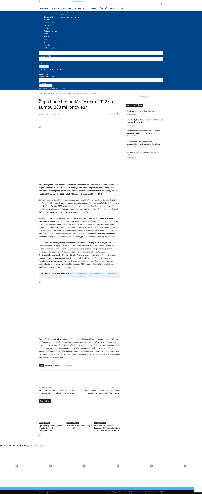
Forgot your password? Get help (51, 69)
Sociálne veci (80, 8)
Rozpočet (57, 365)
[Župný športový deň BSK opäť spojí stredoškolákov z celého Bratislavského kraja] (51, 415)
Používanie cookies (151, 492)
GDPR (41, 71)
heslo (41, 64)
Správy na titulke (55, 96)
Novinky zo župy (49, 93)
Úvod (40, 93)
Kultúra (67, 8)
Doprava (44, 8)
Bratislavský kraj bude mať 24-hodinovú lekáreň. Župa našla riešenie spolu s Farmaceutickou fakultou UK (107, 428)
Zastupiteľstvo (49, 17)
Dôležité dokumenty (136, 492)
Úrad (45, 14)
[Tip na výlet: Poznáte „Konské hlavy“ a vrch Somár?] (79, 415)
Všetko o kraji (111, 492)
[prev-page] (39, 435)
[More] (92, 120)
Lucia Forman (43, 114)
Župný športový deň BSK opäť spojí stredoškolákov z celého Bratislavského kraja (51, 428)
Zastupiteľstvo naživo (68, 96)
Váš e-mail (42, 83)
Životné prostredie (108, 8)
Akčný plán (48, 365)
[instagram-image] (17, 466)
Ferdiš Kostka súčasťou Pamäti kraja (140, 111)
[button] (160, 3)
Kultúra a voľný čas (72, 423)
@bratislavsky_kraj (36, 445)
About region (122, 492)
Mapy (123, 8)
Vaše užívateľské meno (47, 56)
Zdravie (93, 8)
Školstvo (55, 8)
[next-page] (41, 435)
